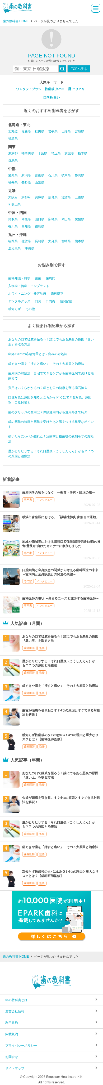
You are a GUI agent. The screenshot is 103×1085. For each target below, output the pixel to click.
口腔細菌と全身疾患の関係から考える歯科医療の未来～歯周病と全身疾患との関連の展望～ (60, 572)
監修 (42, 648)
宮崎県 (66, 241)
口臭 (38, 301)
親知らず (14, 309)
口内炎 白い (51, 97)
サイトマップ (14, 1068)
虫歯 (38, 278)
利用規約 (11, 1023)
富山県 (39, 175)
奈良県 (52, 197)
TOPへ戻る (79, 69)
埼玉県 (55, 153)
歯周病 (50, 278)
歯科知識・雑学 (19, 278)
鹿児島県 (14, 248)
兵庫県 (39, 197)
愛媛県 (79, 219)
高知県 (26, 226)
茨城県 (69, 153)
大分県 (52, 241)
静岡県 (79, 175)
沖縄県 (29, 248)
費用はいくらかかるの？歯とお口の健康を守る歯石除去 (47, 388)
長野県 (26, 182)
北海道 (12, 131)
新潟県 (26, 175)
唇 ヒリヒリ (76, 89)
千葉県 (42, 153)
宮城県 (79, 131)
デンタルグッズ (19, 301)
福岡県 (12, 241)
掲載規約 (11, 1034)
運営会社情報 (14, 1011)
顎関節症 (66, 301)
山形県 (66, 131)
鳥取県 (12, 219)
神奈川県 (27, 153)
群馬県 (12, 160)
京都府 (26, 197)
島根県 (26, 219)
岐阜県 (66, 175)
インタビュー (45, 499)
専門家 (28, 499)
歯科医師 (29, 648)
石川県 (52, 175)
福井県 (12, 182)
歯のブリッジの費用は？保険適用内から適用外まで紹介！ (49, 412)
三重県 (79, 197)
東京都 (12, 153)
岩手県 (52, 131)
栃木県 (82, 153)
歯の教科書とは (16, 1000)
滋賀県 (66, 197)
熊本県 (79, 241)
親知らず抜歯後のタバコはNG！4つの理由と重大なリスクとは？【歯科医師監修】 (60, 737)
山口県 (39, 219)
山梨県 (39, 182)
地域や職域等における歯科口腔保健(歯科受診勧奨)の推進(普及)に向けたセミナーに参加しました (61, 544)
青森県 (26, 131)
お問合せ (11, 1057)
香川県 (12, 226)
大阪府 (12, 197)
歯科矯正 (57, 293)
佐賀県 (26, 241)
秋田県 (39, 131)
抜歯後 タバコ (55, 89)
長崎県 (39, 241)
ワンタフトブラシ (28, 89)
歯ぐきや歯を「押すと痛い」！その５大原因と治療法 (46, 364)
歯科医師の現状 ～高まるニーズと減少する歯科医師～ (60, 598)
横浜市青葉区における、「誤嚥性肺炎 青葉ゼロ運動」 (60, 517)
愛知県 (12, 175)
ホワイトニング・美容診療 (27, 293)
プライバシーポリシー (21, 1045)
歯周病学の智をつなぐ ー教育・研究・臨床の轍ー (58, 492)
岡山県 (66, 219)
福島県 (12, 138)
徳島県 (39, 226)
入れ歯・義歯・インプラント (28, 286)
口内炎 (50, 301)
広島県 (52, 219)
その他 (30, 309)
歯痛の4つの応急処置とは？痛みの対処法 (37, 354)
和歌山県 (14, 204)
